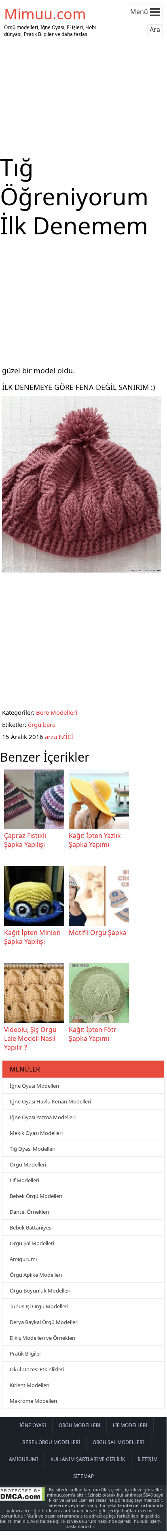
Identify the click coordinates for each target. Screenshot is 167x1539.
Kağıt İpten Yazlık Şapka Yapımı (95, 840)
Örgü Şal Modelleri (32, 1243)
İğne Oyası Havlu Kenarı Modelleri (50, 1101)
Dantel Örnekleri (29, 1211)
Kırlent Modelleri (29, 1385)
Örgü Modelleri (28, 1164)
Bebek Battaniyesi (31, 1227)
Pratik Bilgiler (25, 1353)
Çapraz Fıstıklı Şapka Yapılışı (25, 840)
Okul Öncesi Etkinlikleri (37, 1369)
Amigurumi (23, 1259)
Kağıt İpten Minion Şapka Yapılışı (32, 937)
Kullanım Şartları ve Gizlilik (88, 1459)
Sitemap (83, 1476)
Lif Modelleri (24, 1180)
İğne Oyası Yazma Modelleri (43, 1117)
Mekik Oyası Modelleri (36, 1133)
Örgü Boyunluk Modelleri (40, 1290)
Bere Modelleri (56, 712)
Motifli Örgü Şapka (98, 932)
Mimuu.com (45, 14)
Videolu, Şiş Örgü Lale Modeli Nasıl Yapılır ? (30, 1038)
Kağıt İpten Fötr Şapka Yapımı (92, 1034)
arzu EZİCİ (59, 737)
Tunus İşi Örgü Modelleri (39, 1306)
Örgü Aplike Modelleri (36, 1274)
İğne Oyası (32, 1425)
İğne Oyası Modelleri (34, 1085)
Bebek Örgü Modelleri (36, 1196)
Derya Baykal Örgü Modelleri (44, 1322)
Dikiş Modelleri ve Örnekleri (42, 1337)
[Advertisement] (83, 96)
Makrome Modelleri (33, 1400)
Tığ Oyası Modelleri (32, 1148)
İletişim (147, 1459)
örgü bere (41, 724)
